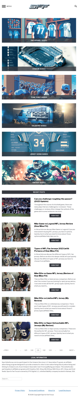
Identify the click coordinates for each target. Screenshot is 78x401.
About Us (51, 390)
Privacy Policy (20, 390)
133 (51, 350)
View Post (55, 216)
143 (61, 350)
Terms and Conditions (36, 390)
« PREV (5, 350)
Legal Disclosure (65, 390)
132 (45, 350)
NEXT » (72, 350)
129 (26, 350)
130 (32, 350)
